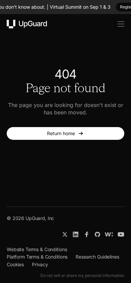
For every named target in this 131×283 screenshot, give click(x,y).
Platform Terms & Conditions (37, 257)
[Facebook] (86, 234)
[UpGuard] (27, 24)
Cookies (15, 264)
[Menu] (117, 24)
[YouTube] (121, 234)
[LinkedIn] (76, 234)
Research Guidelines (97, 257)
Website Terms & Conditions (37, 249)
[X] (65, 234)
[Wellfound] (108, 234)
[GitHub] (97, 234)
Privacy (40, 264)
